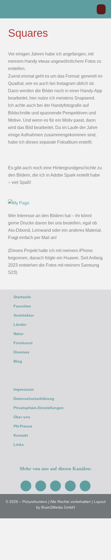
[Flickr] (70, 486)
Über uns (21, 417)
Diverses (21, 352)
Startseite (22, 297)
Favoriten (22, 306)
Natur (18, 334)
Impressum (23, 389)
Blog (17, 361)
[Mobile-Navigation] (101, 9)
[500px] (85, 486)
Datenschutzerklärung (33, 398)
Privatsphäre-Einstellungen (38, 408)
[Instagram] (40, 486)
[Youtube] (55, 486)
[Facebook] (25, 486)
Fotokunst (23, 343)
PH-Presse (22, 426)
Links (18, 444)
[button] (90, 9)
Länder (19, 324)
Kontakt (20, 435)
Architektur (23, 315)
